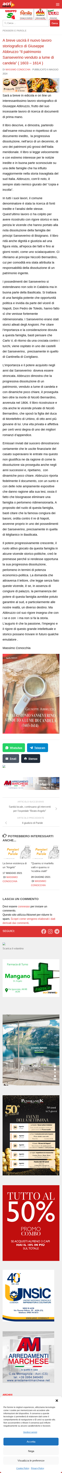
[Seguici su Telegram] (56, 931)
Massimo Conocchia (18, 69)
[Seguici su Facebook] (43, 931)
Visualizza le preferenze (31, 1460)
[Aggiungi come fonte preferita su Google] (22, 768)
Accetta (31, 1441)
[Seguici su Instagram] (50, 931)
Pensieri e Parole (14, 30)
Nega (31, 1451)
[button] (57, 1400)
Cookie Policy (22, 1468)
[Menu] (57, 4)
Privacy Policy (37, 1468)
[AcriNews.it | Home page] (11, 4)
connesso (24, 906)
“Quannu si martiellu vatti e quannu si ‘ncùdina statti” (42, 867)
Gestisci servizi (30, 1432)
